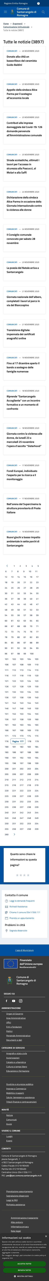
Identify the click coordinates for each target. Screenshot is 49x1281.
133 (21, 692)
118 (21, 675)
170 (36, 730)
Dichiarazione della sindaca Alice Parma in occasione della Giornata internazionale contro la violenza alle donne (24, 203)
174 (29, 735)
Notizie (9, 1115)
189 (36, 752)
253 (29, 823)
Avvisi (9, 1124)
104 (29, 659)
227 (21, 796)
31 (12, 593)
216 (14, 785)
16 (31, 576)
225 (6, 796)
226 (14, 796)
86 (18, 642)
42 (6, 604)
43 (12, 604)
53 (37, 609)
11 (36, 571)
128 (21, 686)
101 (6, 659)
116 (6, 675)
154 (29, 714)
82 (31, 637)
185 (6, 752)
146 (6, 708)
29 (37, 587)
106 (6, 664)
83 (37, 637)
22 (31, 582)
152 (14, 714)
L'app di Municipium (24, 950)
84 (6, 642)
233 (29, 801)
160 (36, 719)
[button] (24, 1276)
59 (37, 615)
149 (29, 708)
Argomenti (17, 23)
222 (21, 790)
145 (36, 703)
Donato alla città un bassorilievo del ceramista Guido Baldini (22, 60)
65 (37, 620)
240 (6, 812)
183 (29, 746)
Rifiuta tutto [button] (24, 1270)
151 (6, 714)
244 (36, 812)
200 (6, 768)
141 (6, 703)
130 (36, 686)
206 (14, 774)
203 (29, 768)
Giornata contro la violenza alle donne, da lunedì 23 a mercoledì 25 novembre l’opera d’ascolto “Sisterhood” (24, 439)
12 (6, 576)
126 (6, 686)
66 (6, 626)
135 (36, 692)
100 (31, 653)
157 (14, 719)
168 (21, 730)
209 (36, 774)
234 (36, 801)
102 (14, 659)
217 (21, 785)
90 (6, 648)
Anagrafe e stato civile (16, 1053)
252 (21, 823)
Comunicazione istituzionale (16, 27)
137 (14, 697)
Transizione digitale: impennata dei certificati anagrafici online (21, 334)
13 (12, 576)
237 (21, 807)
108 (21, 664)
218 (29, 785)
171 (6, 735)
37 (12, 598)
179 (37, 741)
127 (14, 686)
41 (37, 598)
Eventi (9, 1140)
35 (37, 593)
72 (6, 631)
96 (6, 653)
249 (36, 818)
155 (36, 714)
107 (14, 664)
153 (21, 714)
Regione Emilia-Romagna (15, 3)
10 (30, 571)
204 (36, 768)
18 (6, 582)
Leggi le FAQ (12, 1200)
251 (14, 823)
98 (18, 653)
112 (14, 670)
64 (31, 620)
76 (31, 631)
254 (36, 823)
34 (31, 593)
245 (6, 818)
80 (18, 637)
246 (14, 818)
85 (12, 642)
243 (29, 812)
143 (21, 703)
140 (36, 697)
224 (36, 790)
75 (25, 631)
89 (37, 642)
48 (6, 609)
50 (18, 609)
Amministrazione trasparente (24, 1217)
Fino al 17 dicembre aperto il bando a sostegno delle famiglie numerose (23, 367)
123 (21, 681)
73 (12, 631)
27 (25, 587)
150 (36, 708)
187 (21, 752)
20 (18, 582)
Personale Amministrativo (18, 1035)
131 (6, 692)
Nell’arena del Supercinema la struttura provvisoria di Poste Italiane (24, 508)
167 (14, 730)
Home (6, 23)
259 (36, 829)
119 (29, 675)
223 (29, 790)
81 (25, 637)
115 (36, 670)
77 (37, 631)
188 (29, 752)
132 (14, 692)
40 (31, 598)
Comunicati (12, 50)
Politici (9, 1031)
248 (29, 818)
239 (36, 807)
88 (31, 642)
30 (6, 593)
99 (25, 653)
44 (18, 604)
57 (25, 615)
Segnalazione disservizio (17, 1195)
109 (29, 664)
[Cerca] (43, 12)
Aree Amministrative (16, 1018)
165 (36, 724)
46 (31, 604)
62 (18, 620)
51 (25, 609)
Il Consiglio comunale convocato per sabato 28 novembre (21, 239)
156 (6, 719)
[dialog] (24, 1257)
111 (6, 670)
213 (29, 779)
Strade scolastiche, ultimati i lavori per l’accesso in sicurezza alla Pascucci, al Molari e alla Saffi (23, 166)
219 (36, 785)
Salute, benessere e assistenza (20, 1097)
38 (18, 598)
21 (25, 582)
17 (37, 576)
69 (25, 626)
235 (6, 807)
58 (31, 615)
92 (18, 648)
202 (21, 768)
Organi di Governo (14, 1013)
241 (14, 812)
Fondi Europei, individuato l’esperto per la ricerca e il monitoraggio (22, 475)
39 (25, 598)
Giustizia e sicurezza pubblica (19, 1084)
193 (29, 757)
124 (29, 681)
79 (12, 637)
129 (29, 686)
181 (14, 746)
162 (14, 724)
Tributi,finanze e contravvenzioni (21, 1101)
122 (14, 681)
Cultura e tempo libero (16, 1066)
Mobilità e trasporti (15, 1093)
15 (25, 576)
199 (36, 763)
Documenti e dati (14, 1040)
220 (6, 790)
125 (36, 681)
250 (6, 823)
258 (29, 829)
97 (12, 653)
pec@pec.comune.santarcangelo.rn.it (24, 1175)
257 (21, 829)
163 (21, 724)
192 (21, 757)
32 (18, 593)
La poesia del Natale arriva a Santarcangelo (23, 270)
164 (29, 724)
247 (21, 818)
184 (36, 746)
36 (6, 598)
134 (29, 692)
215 (6, 785)
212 (21, 779)
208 (29, 774)
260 (6, 834)
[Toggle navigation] (5, 11)
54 (6, 615)
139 (29, 697)
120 (36, 675)
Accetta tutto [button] (24, 1264)
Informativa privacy (20, 1226)
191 (14, 757)
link (11, 1258)
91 (12, 648)
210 (6, 779)
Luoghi (9, 1136)
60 (6, 620)
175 (36, 735)
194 (36, 757)
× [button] (46, 1236)
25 (12, 587)
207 (21, 774)
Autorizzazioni (12, 1057)
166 (6, 730)
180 (6, 746)
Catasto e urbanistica (16, 1062)
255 (6, 829)
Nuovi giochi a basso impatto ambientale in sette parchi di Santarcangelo (23, 541)
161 (6, 724)
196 (14, 763)
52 (31, 609)
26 (18, 587)
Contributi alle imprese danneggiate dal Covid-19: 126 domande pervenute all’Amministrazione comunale (24, 129)
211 (14, 779)
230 (6, 801)
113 (21, 670)
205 (6, 774)
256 (14, 829)
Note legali (16, 1231)
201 (14, 768)
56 (18, 615)
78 (6, 637)
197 (21, 763)
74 (18, 631)
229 (36, 796)
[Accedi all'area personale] (38, 3)
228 (29, 796)
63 (25, 620)
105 (36, 659)
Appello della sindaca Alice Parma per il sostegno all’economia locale (22, 94)
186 (14, 752)
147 (14, 708)
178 (29, 741)
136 (6, 697)
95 (37, 648)
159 (29, 719)
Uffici (8, 1022)
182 (21, 746)
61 (12, 620)
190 (6, 757)
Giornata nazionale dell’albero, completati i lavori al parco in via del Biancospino (24, 301)
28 (31, 587)
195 (6, 763)
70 (31, 626)
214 (36, 779)
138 (21, 697)
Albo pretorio (17, 1222)
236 (14, 807)
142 (14, 703)
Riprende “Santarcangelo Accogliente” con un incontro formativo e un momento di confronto (23, 402)
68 (18, 626)
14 (18, 576)
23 (37, 582)
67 (12, 626)
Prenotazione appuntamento (19, 1191)
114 (29, 670)
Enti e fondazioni (14, 1026)
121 (6, 681)
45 (25, 604)
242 (21, 812)
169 (29, 730)
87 (25, 642)
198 (29, 763)
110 (36, 664)
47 (37, 604)
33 (25, 593)
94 (31, 648)
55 (12, 615)
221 (14, 790)
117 (14, 675)
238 (29, 807)
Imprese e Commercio (16, 1088)
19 (12, 582)
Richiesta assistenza (15, 1204)
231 (14, 801)
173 (21, 735)
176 (6, 741)
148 (21, 708)
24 (6, 587)
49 (12, 609)
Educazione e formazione (17, 1071)
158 (21, 719)
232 (21, 801)
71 (37, 626)
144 (29, 703)
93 (25, 648)
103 (21, 659)
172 (14, 735)
